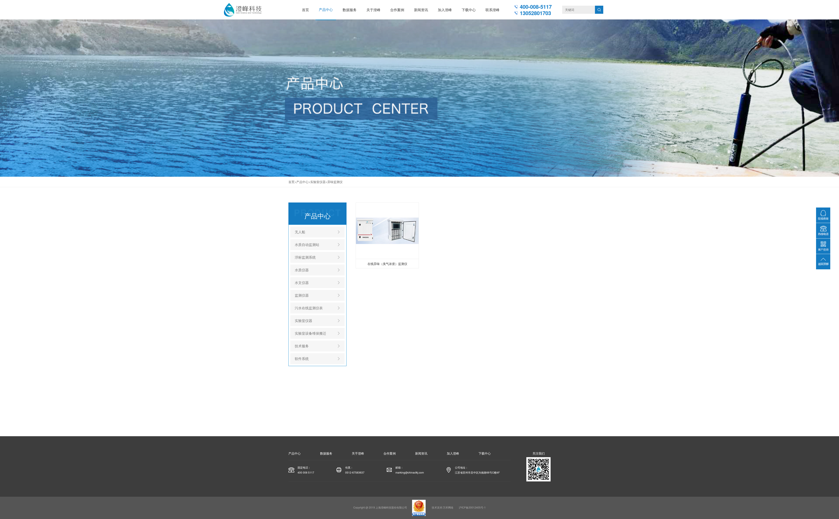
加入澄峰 (445, 9)
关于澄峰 (373, 9)
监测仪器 (302, 295)
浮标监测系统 (305, 257)
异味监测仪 (335, 182)
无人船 (300, 231)
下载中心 (469, 9)
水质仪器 (302, 269)
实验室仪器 (318, 182)
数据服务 (350, 9)
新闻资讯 (421, 9)
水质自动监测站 (307, 244)
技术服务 (302, 345)
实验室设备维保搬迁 (310, 333)
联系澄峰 (492, 9)
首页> (292, 182)
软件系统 (302, 358)
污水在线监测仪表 (309, 307)
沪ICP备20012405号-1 (472, 507)
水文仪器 (302, 282)
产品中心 (326, 9)
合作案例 (397, 9)
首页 (305, 9)
